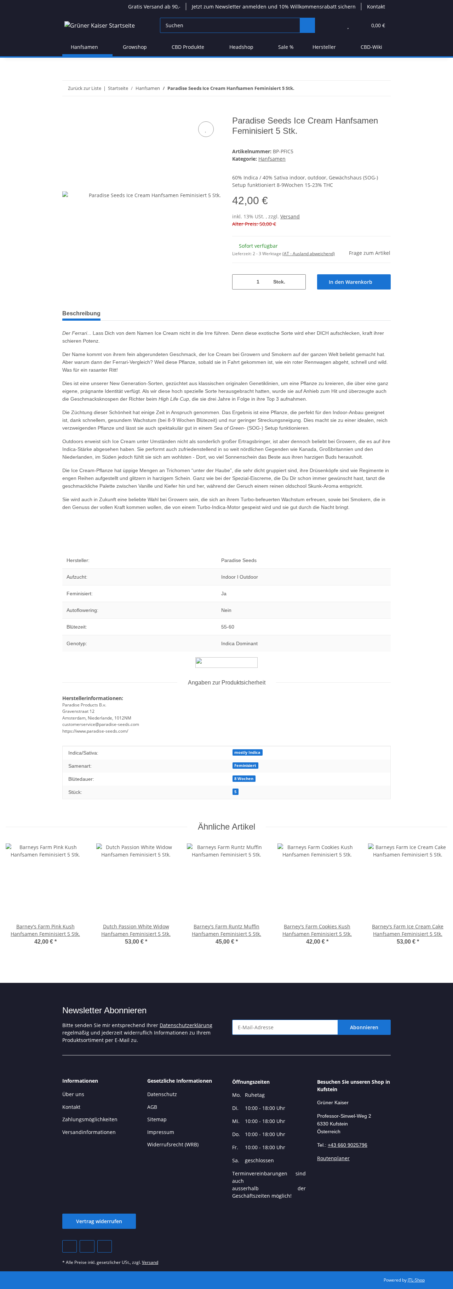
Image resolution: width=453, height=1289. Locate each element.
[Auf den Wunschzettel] (206, 129)
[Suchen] (307, 25)
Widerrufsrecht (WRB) (173, 1144)
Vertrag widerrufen (99, 1221)
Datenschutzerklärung (186, 1025)
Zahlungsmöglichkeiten (89, 1119)
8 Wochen (243, 778)
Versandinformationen (89, 1132)
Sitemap (157, 1119)
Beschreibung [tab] (81, 313)
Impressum (160, 1132)
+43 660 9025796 (347, 1145)
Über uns (73, 1094)
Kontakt (376, 6)
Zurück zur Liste (84, 88)
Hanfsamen (272, 158)
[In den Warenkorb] (68, 112)
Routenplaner (333, 1158)
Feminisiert (245, 765)
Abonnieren (364, 1027)
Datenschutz (162, 1094)
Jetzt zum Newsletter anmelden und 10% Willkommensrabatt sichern (274, 6)
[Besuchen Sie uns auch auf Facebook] (69, 1246)
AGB (152, 1107)
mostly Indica (247, 752)
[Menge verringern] (240, 282)
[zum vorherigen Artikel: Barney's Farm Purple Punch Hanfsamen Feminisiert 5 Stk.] (367, 88)
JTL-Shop (416, 1280)
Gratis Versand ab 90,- (154, 6)
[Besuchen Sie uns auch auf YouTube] (87, 1246)
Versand (290, 216)
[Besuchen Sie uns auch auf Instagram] (104, 1246)
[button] (334, 25)
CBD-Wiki (371, 47)
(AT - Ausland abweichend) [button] (308, 254)
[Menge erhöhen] (297, 282)
